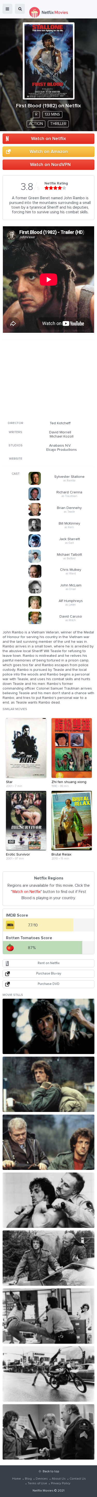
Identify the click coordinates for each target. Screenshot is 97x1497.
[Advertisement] (48, 379)
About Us (59, 1478)
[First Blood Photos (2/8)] (48, 1084)
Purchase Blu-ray (48, 973)
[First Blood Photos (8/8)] (48, 1432)
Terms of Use (37, 1483)
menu (7, 9)
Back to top (51, 1471)
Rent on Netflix (48, 963)
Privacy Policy (60, 1483)
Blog (28, 1478)
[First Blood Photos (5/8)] (48, 1258)
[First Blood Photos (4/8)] (48, 1200)
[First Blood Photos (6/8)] (48, 1316)
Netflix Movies (43, 1490)
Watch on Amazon (48, 151)
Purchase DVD (48, 984)
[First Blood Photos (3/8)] (48, 1142)
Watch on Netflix (48, 138)
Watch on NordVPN (50, 164)
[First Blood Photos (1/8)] (48, 1026)
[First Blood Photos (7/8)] (48, 1374)
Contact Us (78, 1478)
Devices (42, 1478)
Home (16, 1478)
